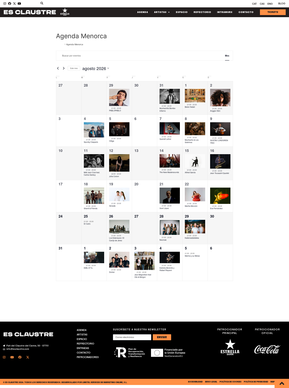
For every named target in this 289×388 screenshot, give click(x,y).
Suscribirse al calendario (217, 290)
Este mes (74, 68)
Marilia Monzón (191, 206)
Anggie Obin (215, 110)
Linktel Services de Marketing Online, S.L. (104, 382)
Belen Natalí (190, 107)
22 (187, 183)
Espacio (182, 12)
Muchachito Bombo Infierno (167, 109)
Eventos (60, 44)
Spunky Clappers (91, 142)
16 (212, 150)
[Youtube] (12, 357)
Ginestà (112, 205)
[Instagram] (4, 357)
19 (111, 183)
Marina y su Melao (192, 255)
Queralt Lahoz (165, 139)
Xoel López (164, 208)
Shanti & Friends (90, 208)
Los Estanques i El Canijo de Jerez (116, 239)
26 (111, 216)
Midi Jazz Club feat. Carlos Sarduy (92, 173)
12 (111, 150)
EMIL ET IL (88, 267)
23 (212, 183)
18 (86, 183)
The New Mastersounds (169, 172)
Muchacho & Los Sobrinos (192, 141)
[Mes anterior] (58, 68)
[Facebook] (20, 357)
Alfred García (190, 172)
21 (161, 183)
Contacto (246, 12)
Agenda (142, 12)
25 (86, 216)
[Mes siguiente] (63, 68)
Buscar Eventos (208, 55)
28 (161, 216)
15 (187, 150)
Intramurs (225, 12)
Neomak (163, 239)
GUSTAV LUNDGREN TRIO (219, 141)
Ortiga (111, 141)
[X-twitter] (27, 357)
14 (161, 150)
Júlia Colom (114, 176)
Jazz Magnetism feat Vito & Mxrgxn (142, 275)
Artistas (160, 12)
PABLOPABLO (115, 110)
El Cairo (87, 223)
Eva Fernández (216, 208)
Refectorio (202, 12)
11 (86, 150)
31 (161, 85)
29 (111, 85)
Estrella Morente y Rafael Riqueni (167, 269)
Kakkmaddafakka (192, 238)
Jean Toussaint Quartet (219, 173)
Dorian (112, 272)
